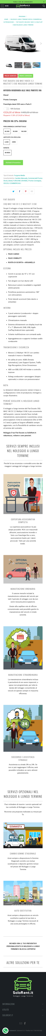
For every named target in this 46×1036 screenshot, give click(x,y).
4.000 (6, 142)
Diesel (10, 181)
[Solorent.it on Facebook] (25, 1024)
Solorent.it (12, 1030)
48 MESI (7, 152)
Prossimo (22, 16)
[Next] (41, 43)
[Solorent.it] (23, 6)
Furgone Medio (19, 175)
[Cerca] (44, 6)
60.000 (7, 131)
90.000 (15, 131)
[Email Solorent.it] (21, 1024)
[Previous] (5, 43)
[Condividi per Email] (31, 191)
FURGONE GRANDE (20, 181)
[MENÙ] (1, 6)
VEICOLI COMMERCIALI (12, 183)
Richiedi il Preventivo (13, 163)
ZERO (14, 142)
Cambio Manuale (21, 178)
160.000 (23, 131)
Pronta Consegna (34, 181)
